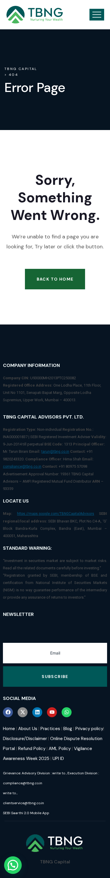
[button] (13, 865)
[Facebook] (8, 712)
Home (9, 729)
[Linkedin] (37, 712)
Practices (50, 729)
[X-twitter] (23, 712)
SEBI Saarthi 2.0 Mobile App (26, 813)
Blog (67, 729)
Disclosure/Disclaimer (25, 739)
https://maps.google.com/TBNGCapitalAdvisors (55, 514)
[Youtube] (52, 712)
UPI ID (58, 758)
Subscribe (55, 676)
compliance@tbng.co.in (22, 466)
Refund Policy (31, 748)
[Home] (35, 14)
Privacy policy (89, 729)
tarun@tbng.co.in (55, 452)
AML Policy (60, 748)
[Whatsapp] (67, 712)
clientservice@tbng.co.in (23, 803)
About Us (27, 729)
